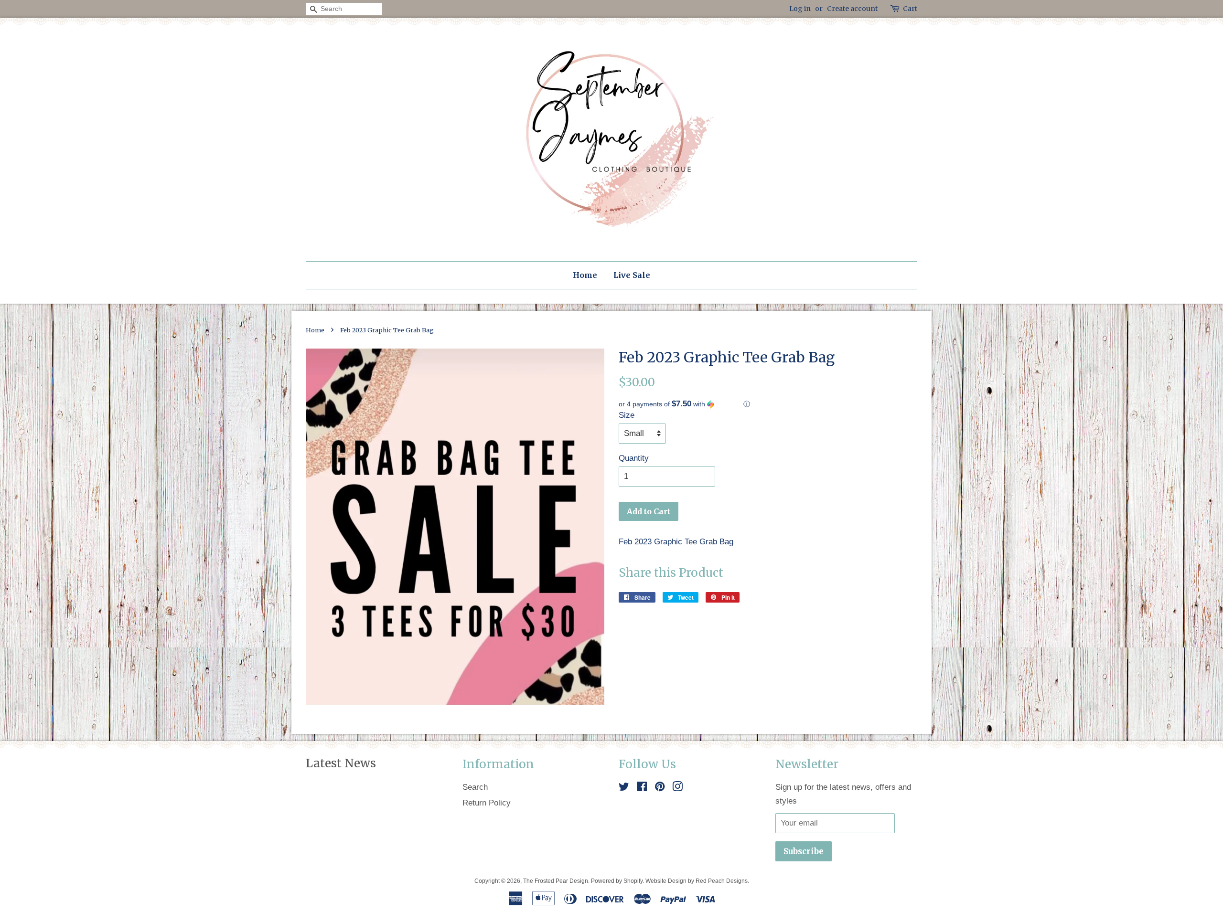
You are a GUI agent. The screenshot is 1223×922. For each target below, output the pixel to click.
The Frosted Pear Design (555, 881)
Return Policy (486, 802)
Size (626, 415)
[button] (768, 404)
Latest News (341, 763)
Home (585, 275)
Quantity (634, 458)
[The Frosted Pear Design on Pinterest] (659, 788)
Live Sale (631, 275)
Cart (910, 8)
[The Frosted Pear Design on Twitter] (624, 788)
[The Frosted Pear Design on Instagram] (677, 788)
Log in (800, 8)
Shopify (633, 881)
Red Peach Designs (722, 881)
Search (475, 787)
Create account (852, 8)
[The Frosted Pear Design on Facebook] (641, 788)
